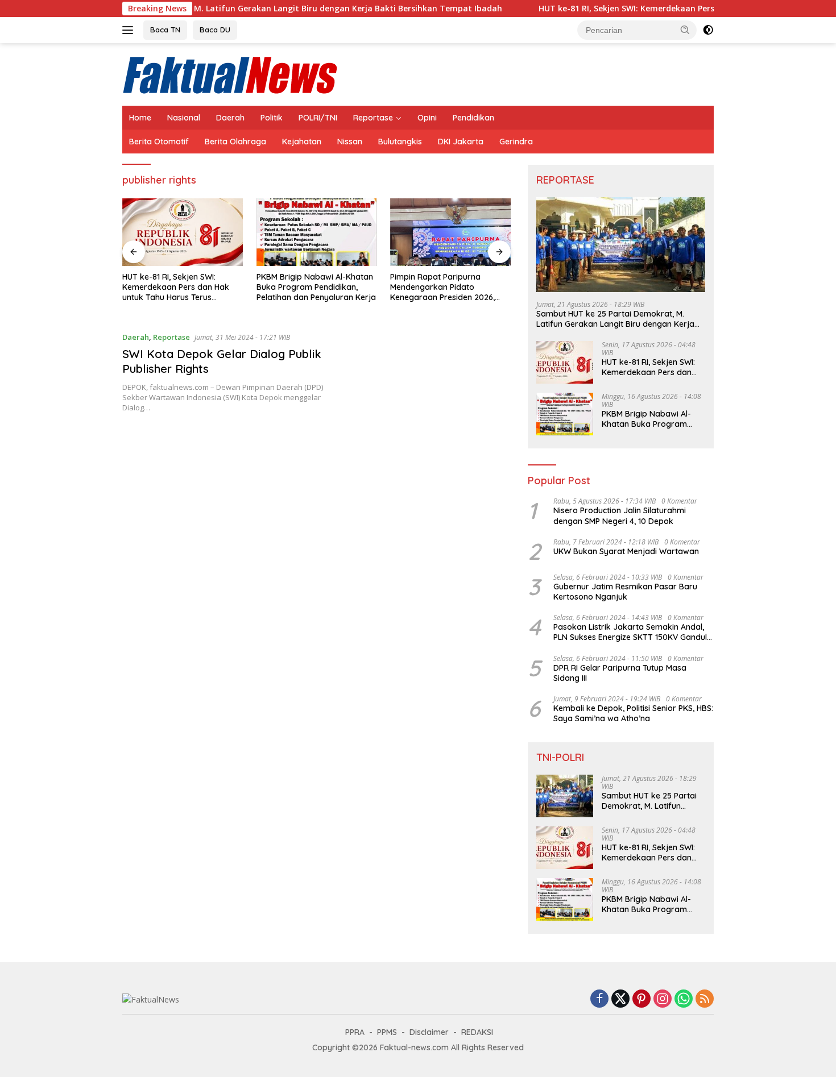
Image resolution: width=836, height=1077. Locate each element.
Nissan (349, 141)
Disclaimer (429, 1032)
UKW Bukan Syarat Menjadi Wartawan (626, 551)
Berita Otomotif (159, 141)
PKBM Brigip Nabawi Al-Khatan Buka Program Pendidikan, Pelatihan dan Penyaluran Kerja (316, 287)
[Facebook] (599, 999)
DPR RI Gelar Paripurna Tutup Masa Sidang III (619, 673)
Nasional (183, 118)
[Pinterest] (641, 999)
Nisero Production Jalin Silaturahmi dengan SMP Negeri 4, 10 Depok (619, 515)
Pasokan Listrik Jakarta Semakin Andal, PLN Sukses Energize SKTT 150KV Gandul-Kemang (631, 632)
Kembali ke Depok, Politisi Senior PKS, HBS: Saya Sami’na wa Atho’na (633, 713)
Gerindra (516, 141)
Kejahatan (301, 141)
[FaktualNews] (230, 73)
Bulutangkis (400, 141)
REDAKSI (477, 1032)
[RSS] (705, 999)
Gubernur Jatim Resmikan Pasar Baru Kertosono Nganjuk (625, 591)
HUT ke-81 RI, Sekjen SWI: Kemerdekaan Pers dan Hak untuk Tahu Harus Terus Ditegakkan (175, 287)
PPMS (387, 1032)
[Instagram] (662, 999)
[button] (685, 29)
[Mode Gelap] (708, 30)
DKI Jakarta (460, 141)
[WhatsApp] (683, 999)
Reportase (373, 118)
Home (140, 118)
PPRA (355, 1032)
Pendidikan (473, 118)
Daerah (230, 118)
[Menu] (130, 30)
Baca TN (165, 29)
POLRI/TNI (318, 118)
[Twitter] (620, 999)
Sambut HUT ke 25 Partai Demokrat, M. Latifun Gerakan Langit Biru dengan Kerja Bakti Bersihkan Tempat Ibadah (234, 8)
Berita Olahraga (235, 141)
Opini (427, 118)
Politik (271, 118)
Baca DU (215, 29)
